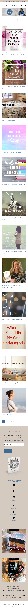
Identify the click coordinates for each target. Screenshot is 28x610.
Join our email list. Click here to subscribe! (14, 1)
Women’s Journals (14, 588)
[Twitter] (19, 5)
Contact (22, 595)
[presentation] (14, 38)
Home (9, 586)
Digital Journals (8, 590)
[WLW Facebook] (12, 5)
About (14, 586)
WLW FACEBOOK (14, 494)
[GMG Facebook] (21, 5)
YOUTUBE (14, 488)
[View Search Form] (25, 5)
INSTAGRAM (14, 508)
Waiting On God (7, 414)
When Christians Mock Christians (12, 319)
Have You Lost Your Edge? (10, 383)
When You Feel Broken (8, 120)
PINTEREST (14, 500)
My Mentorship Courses (14, 597)
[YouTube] (10, 5)
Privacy (14, 606)
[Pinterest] (17, 5)
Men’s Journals (20, 590)
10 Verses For (7, 595)
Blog (19, 586)
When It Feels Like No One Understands (14, 351)
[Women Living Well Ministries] (14, 12)
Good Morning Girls (14, 593)
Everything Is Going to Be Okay (11, 152)
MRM (23, 604)
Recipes (15, 595)
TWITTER (14, 520)
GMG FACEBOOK (14, 514)
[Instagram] (15, 5)
